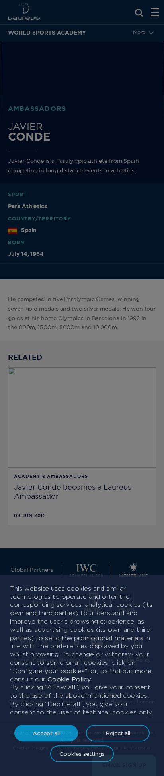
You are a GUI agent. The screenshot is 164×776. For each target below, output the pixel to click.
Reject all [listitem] (118, 733)
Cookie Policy (69, 679)
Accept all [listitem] (46, 733)
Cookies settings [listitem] (82, 754)
